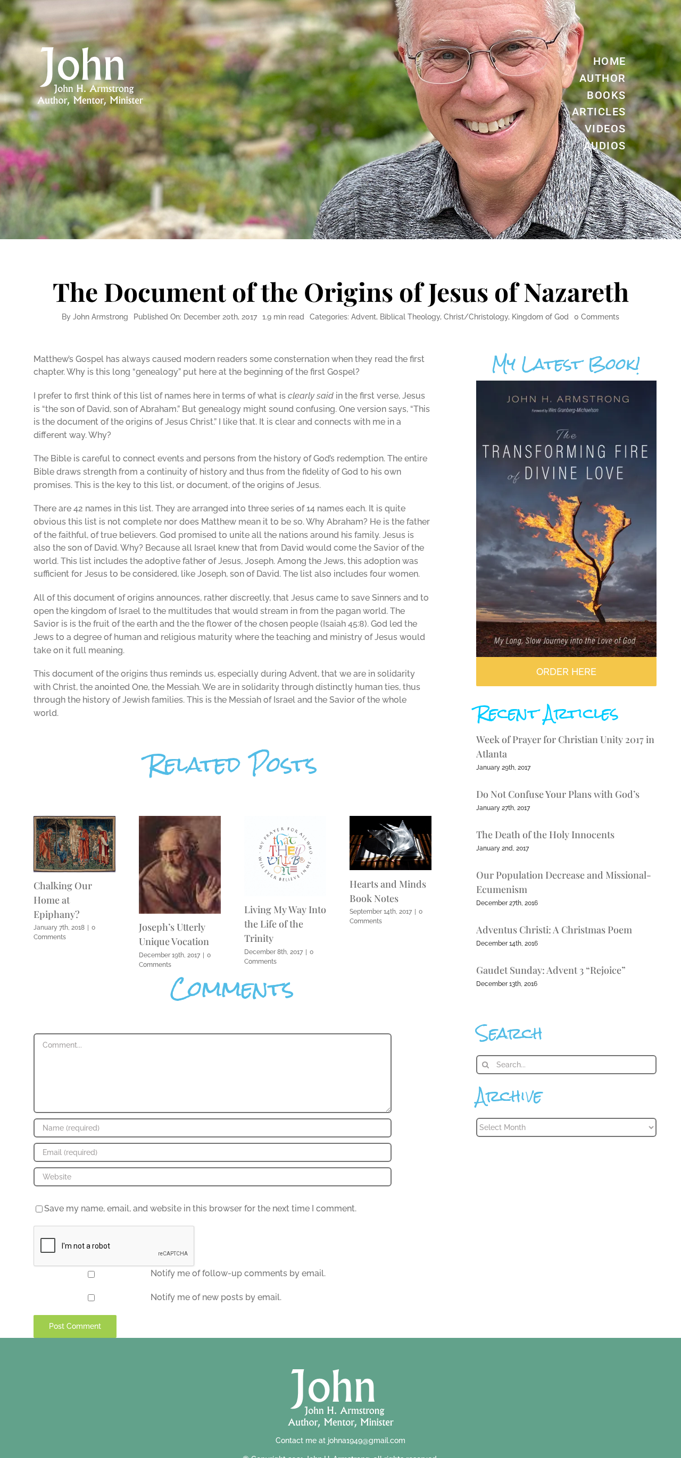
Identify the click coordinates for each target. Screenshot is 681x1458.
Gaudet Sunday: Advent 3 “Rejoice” (551, 970)
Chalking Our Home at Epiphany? (63, 900)
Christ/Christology (476, 317)
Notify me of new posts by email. (216, 1297)
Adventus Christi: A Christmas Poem (554, 929)
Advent (363, 317)
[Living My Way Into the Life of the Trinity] (285, 821)
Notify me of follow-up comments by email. (238, 1273)
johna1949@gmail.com (366, 1440)
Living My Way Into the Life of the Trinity (285, 924)
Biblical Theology (410, 317)
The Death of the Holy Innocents (545, 834)
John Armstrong (100, 317)
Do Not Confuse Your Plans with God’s (558, 794)
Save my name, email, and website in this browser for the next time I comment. (200, 1208)
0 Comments (596, 317)
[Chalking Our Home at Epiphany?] (74, 821)
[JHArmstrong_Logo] (341, 1363)
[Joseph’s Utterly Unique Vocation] (180, 821)
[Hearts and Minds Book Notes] (390, 821)
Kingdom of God (540, 317)
